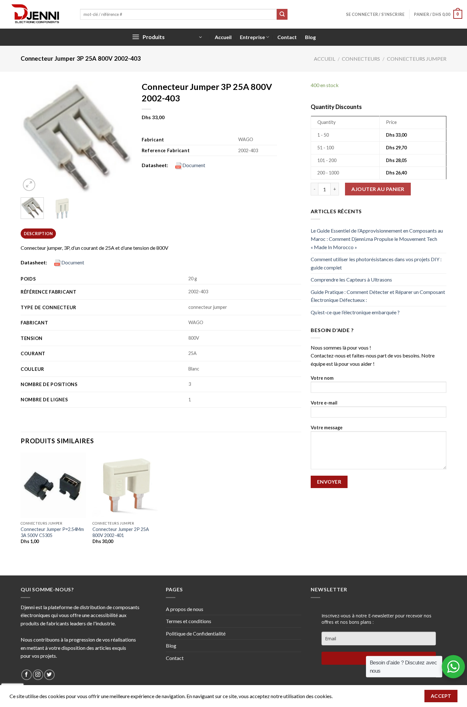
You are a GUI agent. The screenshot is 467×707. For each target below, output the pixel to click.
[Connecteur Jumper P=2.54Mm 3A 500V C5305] (53, 485)
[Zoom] (29, 185)
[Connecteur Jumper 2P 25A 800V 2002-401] (125, 485)
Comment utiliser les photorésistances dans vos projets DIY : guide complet (376, 263)
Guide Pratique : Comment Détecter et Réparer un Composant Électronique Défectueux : (378, 296)
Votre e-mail (324, 402)
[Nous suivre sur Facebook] (26, 675)
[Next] (121, 137)
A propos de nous (184, 609)
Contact (287, 37)
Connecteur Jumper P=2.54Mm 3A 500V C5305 (52, 532)
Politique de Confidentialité (196, 633)
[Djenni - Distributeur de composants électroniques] (38, 14)
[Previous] (31, 137)
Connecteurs (361, 59)
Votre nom (322, 378)
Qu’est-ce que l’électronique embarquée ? (355, 312)
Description (38, 233)
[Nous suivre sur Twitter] (49, 675)
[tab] (38, 233)
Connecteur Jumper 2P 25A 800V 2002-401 (120, 532)
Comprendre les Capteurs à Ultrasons (351, 279)
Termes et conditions (188, 621)
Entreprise (252, 37)
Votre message (326, 427)
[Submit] (282, 14)
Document (193, 165)
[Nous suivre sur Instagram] (38, 675)
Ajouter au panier (377, 189)
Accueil (223, 37)
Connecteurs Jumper (416, 59)
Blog (310, 37)
